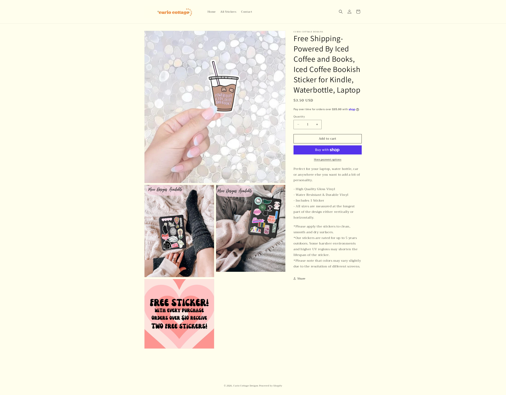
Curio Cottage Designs (245, 386)
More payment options (327, 159)
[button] (340, 11)
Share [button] (301, 278)
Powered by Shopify (270, 386)
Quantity (299, 117)
